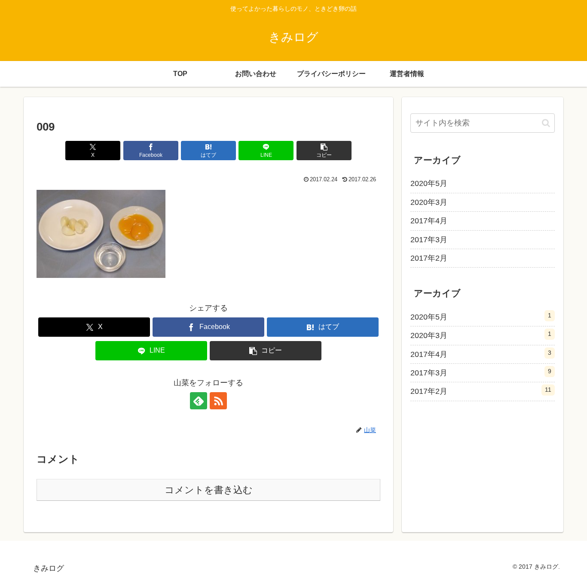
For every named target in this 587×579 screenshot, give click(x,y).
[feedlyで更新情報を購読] (198, 400)
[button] (324, 150)
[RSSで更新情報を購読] (218, 400)
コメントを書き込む (209, 490)
